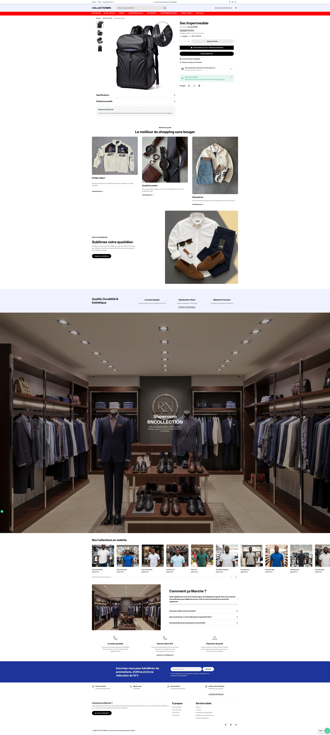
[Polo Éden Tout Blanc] (227, 556)
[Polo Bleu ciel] (177, 556)
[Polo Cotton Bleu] (128, 556)
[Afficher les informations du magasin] (231, 69)
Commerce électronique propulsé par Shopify (121, 730)
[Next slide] (236, 577)
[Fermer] (231, 76)
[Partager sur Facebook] (189, 86)
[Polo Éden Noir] (301, 556)
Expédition (183, 33)
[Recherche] (165, 8)
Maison (98, 18)
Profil (99, 2)
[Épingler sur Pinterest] (199, 86)
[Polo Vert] (202, 556)
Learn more (221, 79)
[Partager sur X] (194, 86)
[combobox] (141, 8)
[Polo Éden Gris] (252, 556)
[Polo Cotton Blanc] (103, 556)
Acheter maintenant (206, 54)
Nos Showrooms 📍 (109, 2)
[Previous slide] (231, 577)
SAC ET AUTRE (107, 18)
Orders (94, 2)
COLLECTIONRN (101, 7)
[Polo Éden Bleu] (276, 556)
